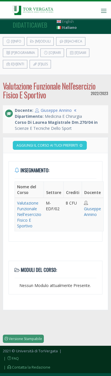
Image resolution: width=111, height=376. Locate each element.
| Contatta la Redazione (26, 367)
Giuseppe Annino (56, 110)
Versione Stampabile (25, 338)
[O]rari (54, 52)
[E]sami (80, 52)
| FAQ (11, 358)
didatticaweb (30, 24)
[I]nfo (15, 41)
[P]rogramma (22, 52)
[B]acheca (72, 41)
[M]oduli (42, 41)
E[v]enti (17, 64)
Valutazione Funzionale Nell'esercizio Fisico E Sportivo (29, 214)
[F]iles (42, 64)
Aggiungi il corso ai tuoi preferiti (48, 145)
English (67, 21)
